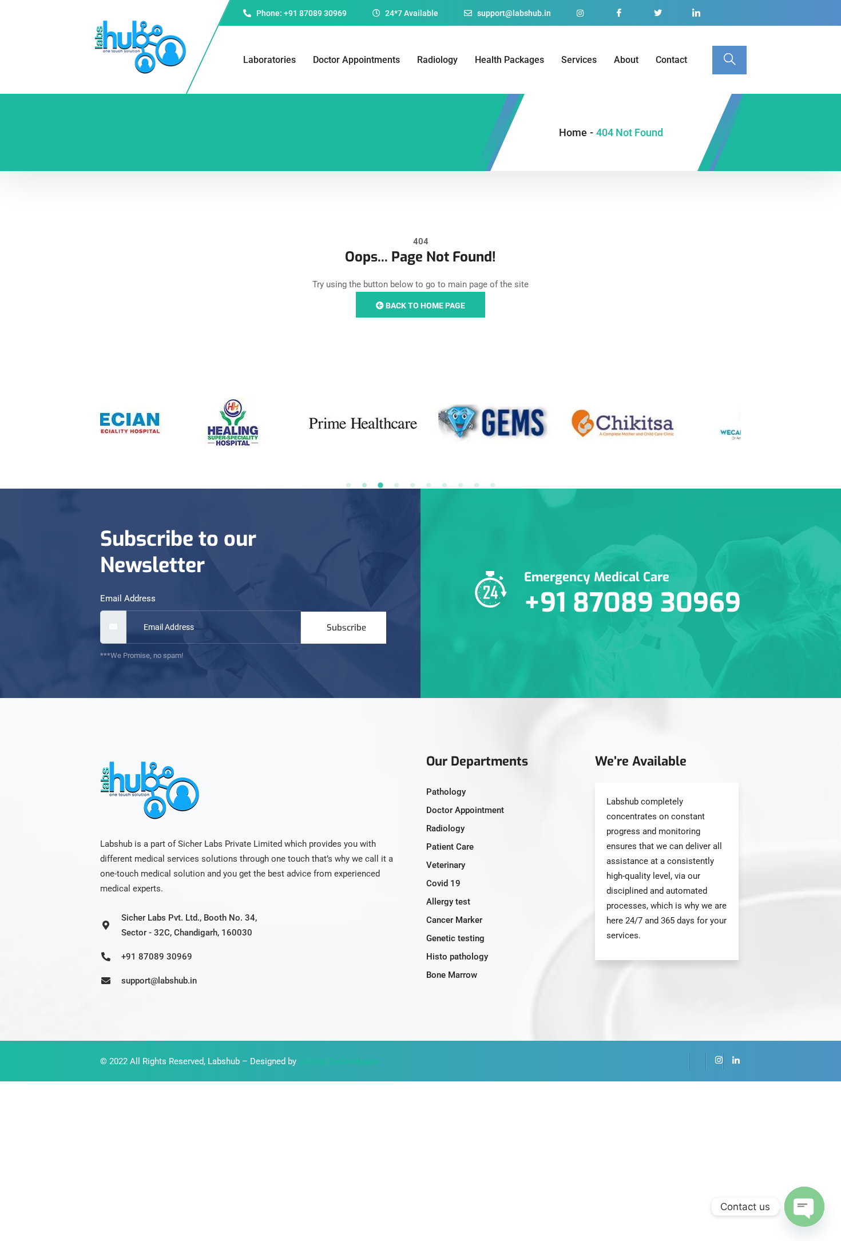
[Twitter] (697, 1061)
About (626, 59)
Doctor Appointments (356, 59)
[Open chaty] (804, 1207)
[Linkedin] (731, 1061)
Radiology (437, 59)
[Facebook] (680, 1061)
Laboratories (269, 59)
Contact (671, 59)
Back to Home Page (424, 305)
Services (579, 59)
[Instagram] (714, 1061)
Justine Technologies (339, 1061)
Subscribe (346, 627)
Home (573, 132)
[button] (348, 485)
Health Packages (509, 59)
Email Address (128, 598)
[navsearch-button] (729, 60)
